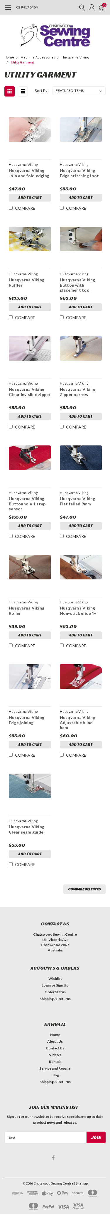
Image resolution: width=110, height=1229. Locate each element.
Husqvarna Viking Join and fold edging (29, 173)
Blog (55, 1075)
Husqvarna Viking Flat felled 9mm (77, 501)
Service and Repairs (55, 1068)
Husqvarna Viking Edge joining (26, 720)
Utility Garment (22, 62)
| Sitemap (81, 1183)
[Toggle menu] (8, 10)
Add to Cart (30, 197)
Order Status (55, 992)
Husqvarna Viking (75, 57)
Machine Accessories (38, 57)
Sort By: (41, 90)
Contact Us (55, 1048)
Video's (55, 1055)
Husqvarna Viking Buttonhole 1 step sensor (27, 503)
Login (46, 985)
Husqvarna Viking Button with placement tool (77, 284)
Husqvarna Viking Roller (26, 610)
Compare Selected (84, 889)
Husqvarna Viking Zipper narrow (77, 392)
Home (9, 57)
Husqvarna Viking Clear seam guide (26, 829)
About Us (55, 1041)
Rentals (55, 1061)
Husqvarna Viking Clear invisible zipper (30, 392)
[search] (81, 7)
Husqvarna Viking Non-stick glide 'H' (79, 610)
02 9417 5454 (27, 7)
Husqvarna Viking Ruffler (26, 282)
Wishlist (55, 978)
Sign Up (62, 985)
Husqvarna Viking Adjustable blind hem (77, 722)
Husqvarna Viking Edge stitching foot (79, 173)
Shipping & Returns (55, 998)
